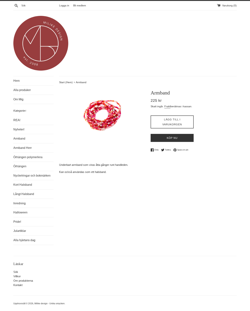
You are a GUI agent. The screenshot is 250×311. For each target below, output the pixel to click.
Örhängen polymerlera (27, 157)
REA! (16, 120)
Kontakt (18, 285)
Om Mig (18, 99)
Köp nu (172, 137)
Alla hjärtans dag (24, 240)
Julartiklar (19, 230)
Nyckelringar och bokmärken (32, 175)
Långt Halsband (23, 194)
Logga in (64, 5)
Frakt (167, 106)
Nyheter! (18, 129)
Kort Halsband (22, 184)
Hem (16, 80)
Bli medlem (79, 5)
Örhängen (19, 166)
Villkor (17, 276)
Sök (15, 271)
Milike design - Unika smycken (49, 303)
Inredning (19, 203)
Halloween (20, 212)
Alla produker (22, 90)
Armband (19, 138)
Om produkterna (23, 280)
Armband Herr (22, 147)
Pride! (17, 221)
